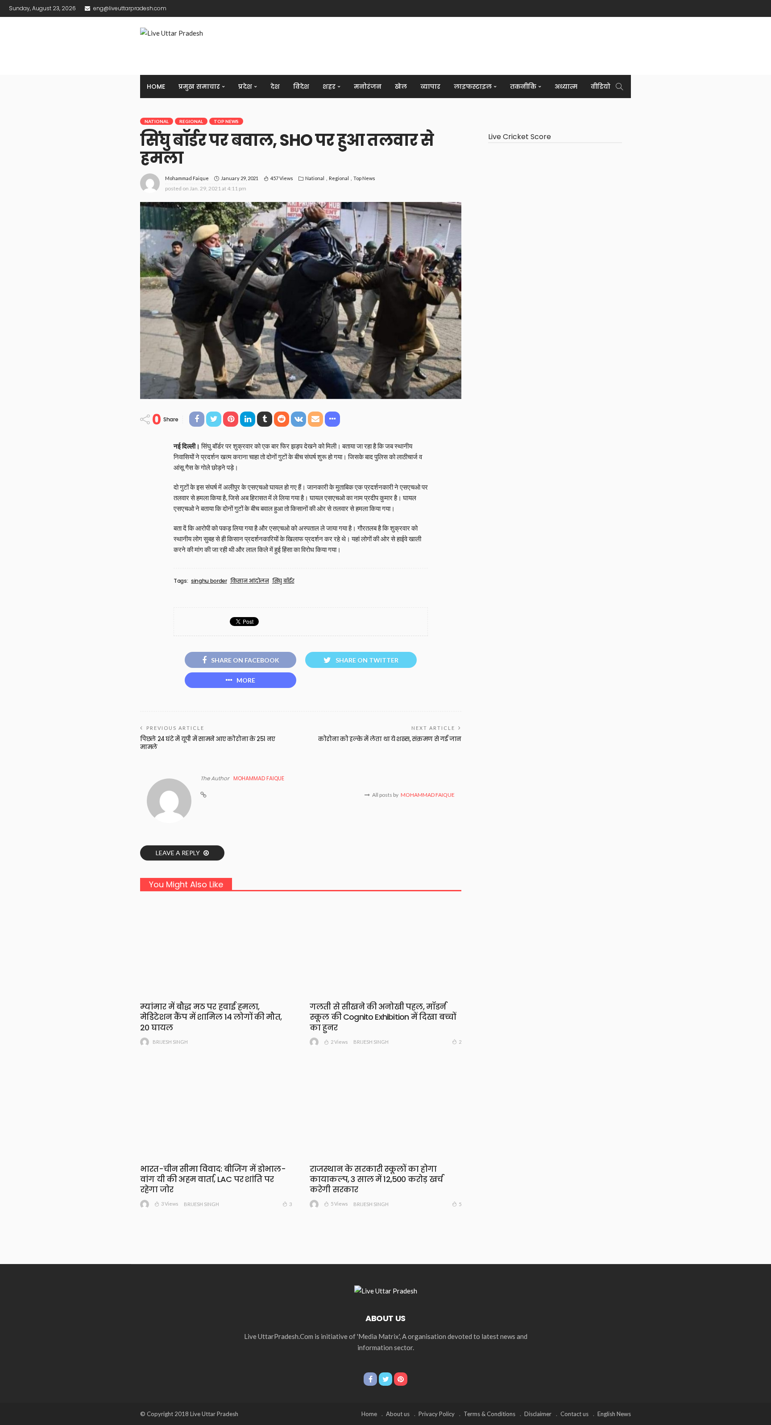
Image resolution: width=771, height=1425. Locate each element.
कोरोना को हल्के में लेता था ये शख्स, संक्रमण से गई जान (389, 739)
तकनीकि (523, 86)
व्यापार (430, 86)
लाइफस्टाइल (473, 86)
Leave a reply (178, 853)
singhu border (209, 581)
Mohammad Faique (187, 178)
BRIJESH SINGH (170, 1042)
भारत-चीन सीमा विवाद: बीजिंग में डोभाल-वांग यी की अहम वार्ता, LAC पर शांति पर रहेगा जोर (213, 1179)
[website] (203, 795)
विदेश (301, 86)
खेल (401, 86)
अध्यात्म (566, 86)
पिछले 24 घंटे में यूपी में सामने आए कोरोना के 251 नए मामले (207, 743)
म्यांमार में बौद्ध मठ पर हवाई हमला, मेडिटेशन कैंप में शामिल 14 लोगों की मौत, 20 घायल (211, 1017)
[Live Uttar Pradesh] (385, 1290)
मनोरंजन (367, 86)
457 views (281, 178)
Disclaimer (537, 1413)
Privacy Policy (437, 1413)
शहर (329, 86)
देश (275, 86)
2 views (339, 1042)
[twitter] (385, 1379)
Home (156, 86)
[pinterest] (400, 1379)
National (157, 121)
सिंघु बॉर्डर (283, 581)
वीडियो (600, 86)
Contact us (574, 1413)
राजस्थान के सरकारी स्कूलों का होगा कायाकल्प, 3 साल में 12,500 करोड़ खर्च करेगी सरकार (376, 1179)
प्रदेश (245, 86)
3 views (169, 1204)
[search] (619, 86)
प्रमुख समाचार (199, 86)
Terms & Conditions (489, 1413)
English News (614, 1413)
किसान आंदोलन (249, 581)
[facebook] (370, 1379)
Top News (226, 121)
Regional (191, 121)
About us (398, 1413)
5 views (339, 1204)
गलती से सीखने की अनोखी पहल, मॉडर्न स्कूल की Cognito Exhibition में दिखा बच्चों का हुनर (383, 1017)
